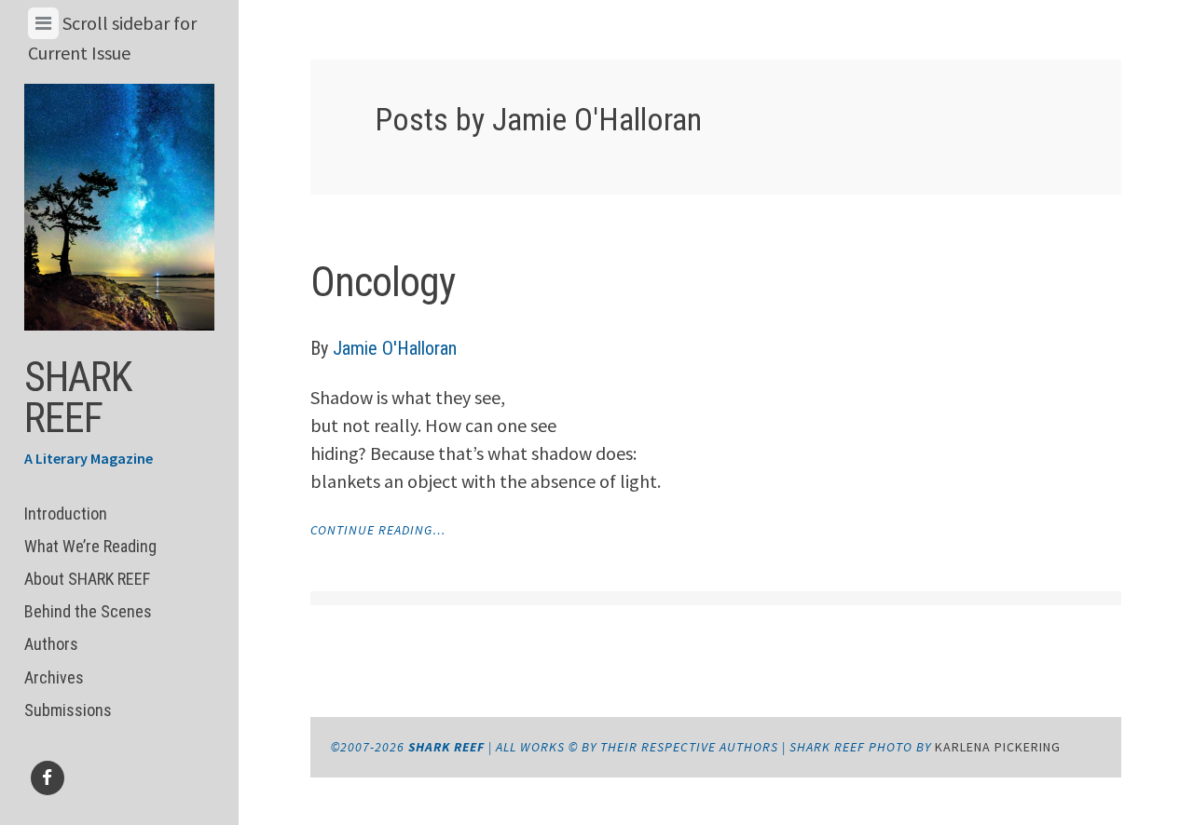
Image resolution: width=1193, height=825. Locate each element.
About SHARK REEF (87, 578)
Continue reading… (378, 529)
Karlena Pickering (998, 746)
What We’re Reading (90, 546)
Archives (54, 677)
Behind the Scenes (88, 611)
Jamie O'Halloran (395, 348)
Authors (51, 644)
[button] (119, 207)
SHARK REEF (77, 397)
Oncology (382, 282)
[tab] (43, 23)
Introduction (65, 513)
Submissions (68, 710)
